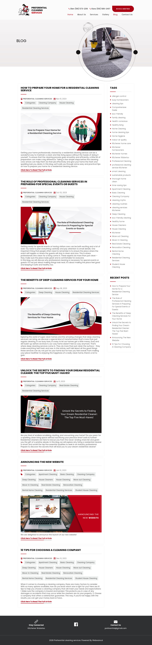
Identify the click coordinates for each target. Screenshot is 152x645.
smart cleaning (118, 171)
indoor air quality (119, 140)
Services (94, 14)
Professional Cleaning (121, 161)
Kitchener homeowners (118, 148)
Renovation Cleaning (72, 485)
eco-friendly (117, 114)
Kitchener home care (121, 143)
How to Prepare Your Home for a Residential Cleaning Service (60, 89)
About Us (81, 14)
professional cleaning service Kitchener (121, 166)
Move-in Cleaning (30, 485)
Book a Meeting (123, 9)
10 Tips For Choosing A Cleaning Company (51, 550)
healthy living (117, 125)
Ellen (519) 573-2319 (79, 8)
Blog (115, 14)
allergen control (119, 96)
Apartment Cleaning (48, 474)
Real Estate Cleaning (69, 385)
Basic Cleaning (67, 474)
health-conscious (119, 121)
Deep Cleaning (45, 292)
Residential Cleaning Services (35, 108)
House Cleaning (67, 103)
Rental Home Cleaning (32, 490)
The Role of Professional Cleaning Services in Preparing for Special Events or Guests (54, 183)
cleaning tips (117, 103)
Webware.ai (97, 640)
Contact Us (127, 14)
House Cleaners (46, 479)
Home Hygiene (118, 136)
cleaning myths (119, 200)
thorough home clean (119, 180)
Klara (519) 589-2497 (101, 8)
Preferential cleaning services (67, 640)
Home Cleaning (119, 128)
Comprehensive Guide (119, 108)
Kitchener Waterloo (120, 157)
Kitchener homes (119, 153)
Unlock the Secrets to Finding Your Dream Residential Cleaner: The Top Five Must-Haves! (60, 372)
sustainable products (121, 175)
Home (70, 14)
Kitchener (116, 232)
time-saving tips (119, 185)
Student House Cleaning (86, 490)
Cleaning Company (47, 103)
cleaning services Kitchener (119, 209)
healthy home (118, 221)
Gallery (105, 14)
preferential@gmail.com (116, 628)
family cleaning (118, 117)
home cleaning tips (120, 132)
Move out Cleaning (82, 479)
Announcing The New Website (42, 462)
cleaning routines (119, 204)
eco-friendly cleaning (121, 218)
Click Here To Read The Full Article (36, 170)
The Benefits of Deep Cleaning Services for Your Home (59, 280)
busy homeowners (120, 100)
